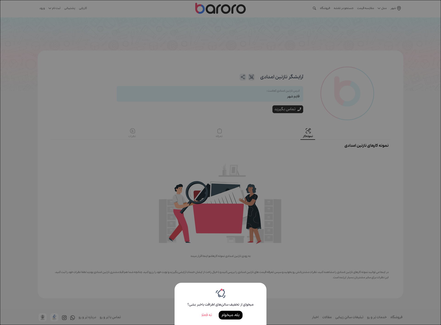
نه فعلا (206, 315)
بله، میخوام (231, 315)
